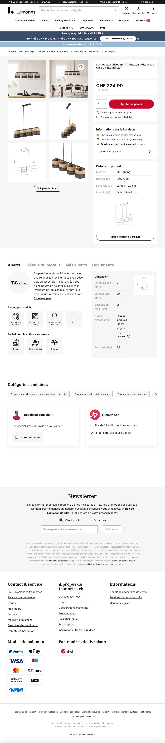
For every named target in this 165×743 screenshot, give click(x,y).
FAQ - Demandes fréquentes (25, 592)
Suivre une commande (21, 597)
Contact (13, 603)
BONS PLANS (87, 27)
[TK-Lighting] (19, 282)
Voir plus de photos (48, 188)
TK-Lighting (123, 172)
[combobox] (79, 10)
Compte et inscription (21, 631)
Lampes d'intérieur (36, 51)
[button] (27, 121)
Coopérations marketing (73, 607)
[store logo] (21, 10)
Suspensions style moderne (132, 394)
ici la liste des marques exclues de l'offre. (105, 564)
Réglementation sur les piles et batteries (133, 711)
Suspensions (52, 51)
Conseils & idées (85, 630)
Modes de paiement (20, 620)
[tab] (14, 265)
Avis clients (76, 265)
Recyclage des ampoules (83, 716)
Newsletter (65, 602)
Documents (103, 265)
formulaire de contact (58, 560)
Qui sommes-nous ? (71, 596)
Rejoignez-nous (68, 619)
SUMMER (118, 38)
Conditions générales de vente (128, 592)
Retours (12, 614)
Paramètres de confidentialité (27, 711)
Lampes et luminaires (17, 51)
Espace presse (67, 624)
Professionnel (67, 613)
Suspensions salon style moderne (92, 394)
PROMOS (141, 20)
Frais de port (16, 608)
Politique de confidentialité (123, 560)
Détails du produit (43, 265)
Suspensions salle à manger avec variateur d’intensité (38, 394)
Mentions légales (120, 603)
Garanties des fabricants (23, 625)
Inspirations (66, 630)
